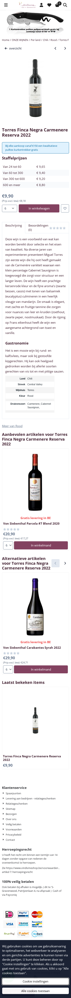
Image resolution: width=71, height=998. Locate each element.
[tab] (13, 227)
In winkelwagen (39, 208)
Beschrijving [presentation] (13, 225)
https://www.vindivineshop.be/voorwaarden (32, 868)
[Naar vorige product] (55, 48)
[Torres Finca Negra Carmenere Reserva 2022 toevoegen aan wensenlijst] (65, 208)
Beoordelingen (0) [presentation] (38, 227)
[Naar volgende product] (65, 48)
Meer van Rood (12, 426)
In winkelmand (41, 545)
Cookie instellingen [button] (35, 981)
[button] (6, 5)
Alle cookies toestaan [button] (35, 991)
